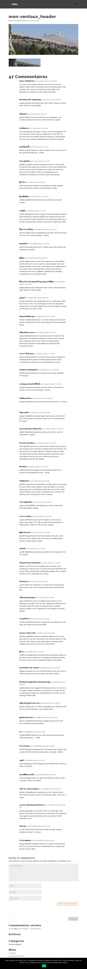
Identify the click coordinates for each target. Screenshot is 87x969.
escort (11, 929)
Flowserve (23, 581)
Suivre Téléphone (27, 81)
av (20, 732)
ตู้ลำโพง (22, 182)
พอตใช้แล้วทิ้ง (24, 147)
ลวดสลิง (22, 211)
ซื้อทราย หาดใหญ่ (26, 229)
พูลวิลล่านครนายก (26, 717)
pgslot (22, 298)
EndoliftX (23, 244)
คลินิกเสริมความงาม (27, 332)
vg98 (21, 760)
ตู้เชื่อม (21, 258)
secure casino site (27, 633)
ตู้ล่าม (21, 652)
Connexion (12, 953)
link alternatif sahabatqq (30, 100)
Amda (13, 20)
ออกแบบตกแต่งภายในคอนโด (30, 429)
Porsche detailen (26, 443)
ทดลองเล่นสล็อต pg (26, 316)
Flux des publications (16, 956)
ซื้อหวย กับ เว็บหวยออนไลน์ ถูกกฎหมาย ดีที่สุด (36, 282)
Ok (44, 966)
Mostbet (23, 467)
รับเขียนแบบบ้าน (25, 398)
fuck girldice (24, 161)
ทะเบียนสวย (23, 128)
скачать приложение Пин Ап (31, 805)
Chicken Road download (29, 563)
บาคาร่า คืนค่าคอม (26, 354)
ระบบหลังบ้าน (24, 619)
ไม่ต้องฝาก (23, 114)
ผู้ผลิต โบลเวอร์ (24, 532)
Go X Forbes (24, 746)
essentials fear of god (29, 668)
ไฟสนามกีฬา (24, 413)
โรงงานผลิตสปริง (25, 502)
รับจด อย (22, 826)
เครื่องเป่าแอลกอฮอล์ (27, 598)
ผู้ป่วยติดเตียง (24, 196)
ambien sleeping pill (28, 370)
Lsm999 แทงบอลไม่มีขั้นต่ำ (29, 384)
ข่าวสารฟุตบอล (25, 840)
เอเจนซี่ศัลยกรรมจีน (26, 775)
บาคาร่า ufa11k (25, 516)
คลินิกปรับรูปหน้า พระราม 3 (29, 703)
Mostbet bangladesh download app (34, 682)
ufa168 (22, 549)
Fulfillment (24, 481)
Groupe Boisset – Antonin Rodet (29, 929)
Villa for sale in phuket (29, 789)
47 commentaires (33, 20)
